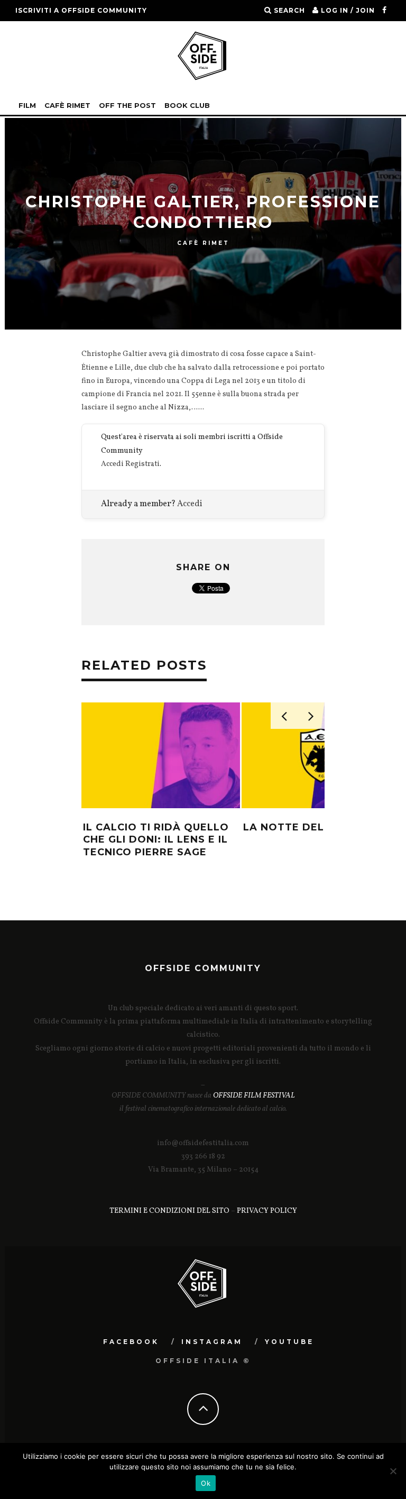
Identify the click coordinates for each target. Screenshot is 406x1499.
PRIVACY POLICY (267, 1211)
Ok (205, 1483)
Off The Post (127, 105)
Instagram (212, 1342)
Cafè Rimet (67, 105)
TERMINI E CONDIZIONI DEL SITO (169, 1211)
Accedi (112, 464)
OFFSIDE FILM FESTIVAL (254, 1096)
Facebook (131, 1342)
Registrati (142, 464)
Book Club (187, 105)
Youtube (289, 1342)
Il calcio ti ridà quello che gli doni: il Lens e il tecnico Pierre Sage (156, 839)
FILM (27, 105)
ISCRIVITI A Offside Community (81, 10)
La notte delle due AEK (316, 827)
